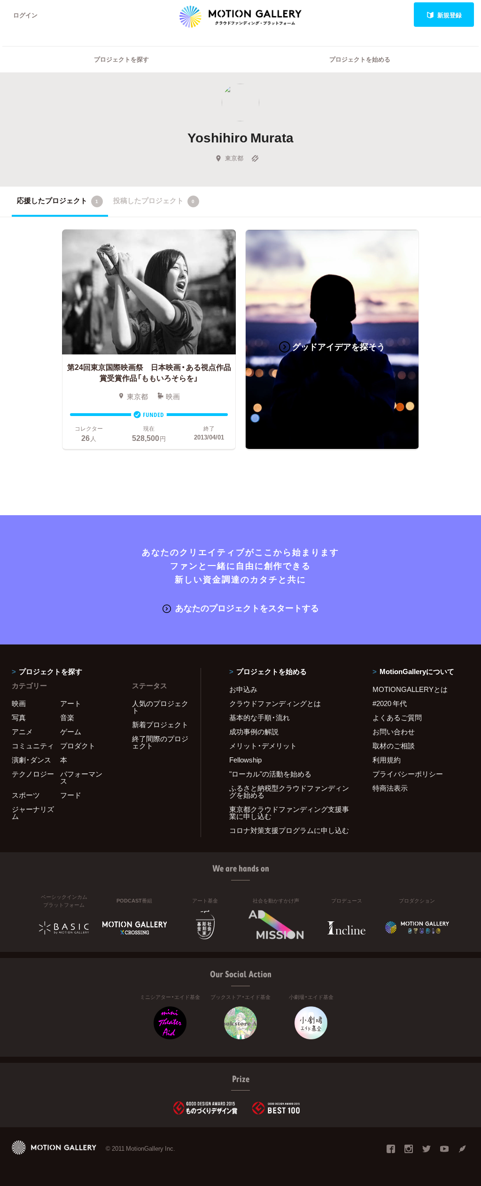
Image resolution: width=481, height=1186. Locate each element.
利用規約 (386, 759)
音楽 (67, 717)
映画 (19, 703)
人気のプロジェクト (160, 706)
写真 (19, 717)
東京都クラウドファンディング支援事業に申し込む (289, 812)
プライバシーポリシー (407, 774)
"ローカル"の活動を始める (270, 774)
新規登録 (449, 14)
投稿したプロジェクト (153, 200)
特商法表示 (390, 788)
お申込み (243, 689)
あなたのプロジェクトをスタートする (247, 607)
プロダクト (77, 745)
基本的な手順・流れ (259, 717)
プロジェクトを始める (359, 59)
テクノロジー (33, 774)
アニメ (22, 731)
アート (70, 703)
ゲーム (70, 731)
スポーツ (26, 795)
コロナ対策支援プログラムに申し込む (289, 830)
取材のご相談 (393, 745)
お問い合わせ (393, 731)
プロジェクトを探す (121, 59)
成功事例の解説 (254, 731)
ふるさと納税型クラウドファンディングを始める (289, 791)
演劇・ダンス (31, 759)
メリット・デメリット (263, 745)
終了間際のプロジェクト (160, 742)
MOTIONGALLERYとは (410, 689)
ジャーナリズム (33, 812)
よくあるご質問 (397, 717)
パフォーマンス (81, 777)
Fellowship (245, 759)
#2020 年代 (389, 703)
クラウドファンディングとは (275, 703)
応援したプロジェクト (57, 200)
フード (70, 795)
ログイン (25, 14)
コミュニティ (33, 745)
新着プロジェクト (160, 724)
